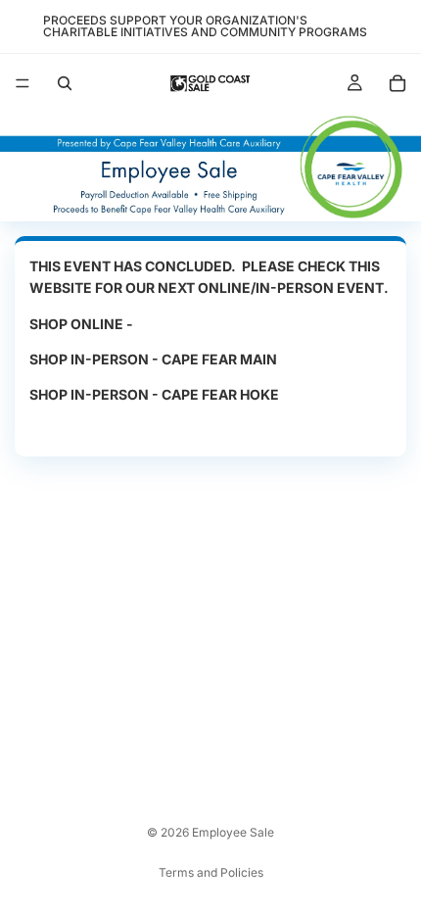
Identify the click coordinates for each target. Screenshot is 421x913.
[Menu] (22, 83)
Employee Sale (233, 832)
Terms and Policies (211, 872)
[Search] (64, 83)
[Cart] (397, 83)
